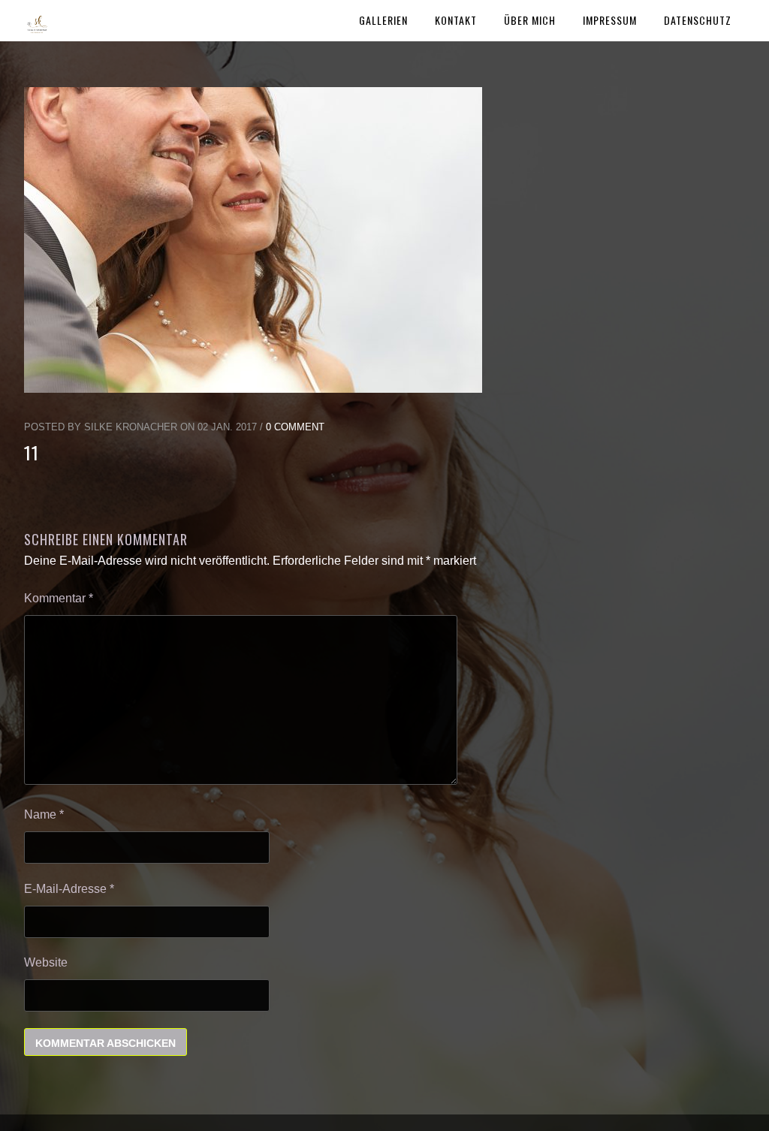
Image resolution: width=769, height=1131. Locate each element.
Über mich (530, 20)
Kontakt (456, 20)
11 (31, 452)
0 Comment (295, 427)
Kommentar (58, 598)
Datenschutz (697, 20)
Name (44, 814)
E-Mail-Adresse (69, 888)
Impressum (610, 20)
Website (46, 962)
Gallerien (383, 20)
